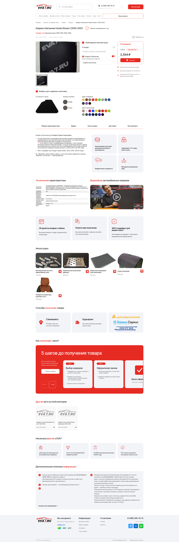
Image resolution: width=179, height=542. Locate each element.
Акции (94, 16)
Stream (71, 22)
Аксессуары (92, 126)
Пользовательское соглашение (136, 540)
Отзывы (74, 16)
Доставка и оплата (55, 16)
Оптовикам (82, 528)
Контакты (88, 16)
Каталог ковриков (43, 16)
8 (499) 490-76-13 (135, 518)
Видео (73, 126)
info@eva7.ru (61, 524)
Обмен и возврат (65, 16)
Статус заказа (81, 16)
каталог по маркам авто (51, 22)
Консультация (135, 7)
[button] (42, 80)
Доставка (112, 126)
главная (38, 22)
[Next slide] (52, 384)
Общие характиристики (50, 126)
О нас (99, 16)
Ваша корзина (122, 16)
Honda (64, 22)
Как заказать (133, 126)
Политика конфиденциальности (120, 540)
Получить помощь (50, 371)
